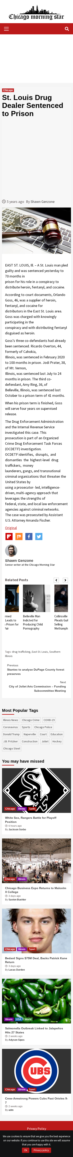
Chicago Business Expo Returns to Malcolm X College (35, 890)
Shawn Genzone (43, 201)
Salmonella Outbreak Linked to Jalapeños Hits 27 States (34, 1030)
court (43, 734)
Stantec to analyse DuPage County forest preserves (35, 669)
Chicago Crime (31, 720)
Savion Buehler (17, 899)
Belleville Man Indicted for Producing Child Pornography (33, 622)
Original (11, 527)
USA (18, 1019)
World (28, 1019)
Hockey (57, 741)
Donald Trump (11, 734)
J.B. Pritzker (10, 741)
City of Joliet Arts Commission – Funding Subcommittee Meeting (37, 686)
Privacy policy (41, 1150)
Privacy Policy (36, 1129)
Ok (25, 1150)
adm (11, 1110)
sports (26, 727)
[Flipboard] (9, 536)
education (57, 734)
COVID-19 (49, 720)
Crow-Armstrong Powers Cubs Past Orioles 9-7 (36, 1100)
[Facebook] (28, 536)
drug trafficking (21, 652)
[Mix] (19, 536)
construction (30, 741)
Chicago (8, 90)
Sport (32, 808)
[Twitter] (38, 536)
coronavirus (10, 727)
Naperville (30, 734)
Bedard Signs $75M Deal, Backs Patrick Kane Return (36, 960)
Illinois (22, 808)
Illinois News (10, 720)
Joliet (45, 741)
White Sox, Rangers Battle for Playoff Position (30, 819)
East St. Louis (40, 652)
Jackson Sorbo (17, 829)
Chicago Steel (11, 748)
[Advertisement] (36, 58)
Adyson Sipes (17, 1039)
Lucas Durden (17, 969)
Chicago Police (43, 727)
